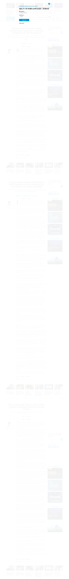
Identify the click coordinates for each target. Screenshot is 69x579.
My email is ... (22, 11)
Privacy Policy (21, 23)
